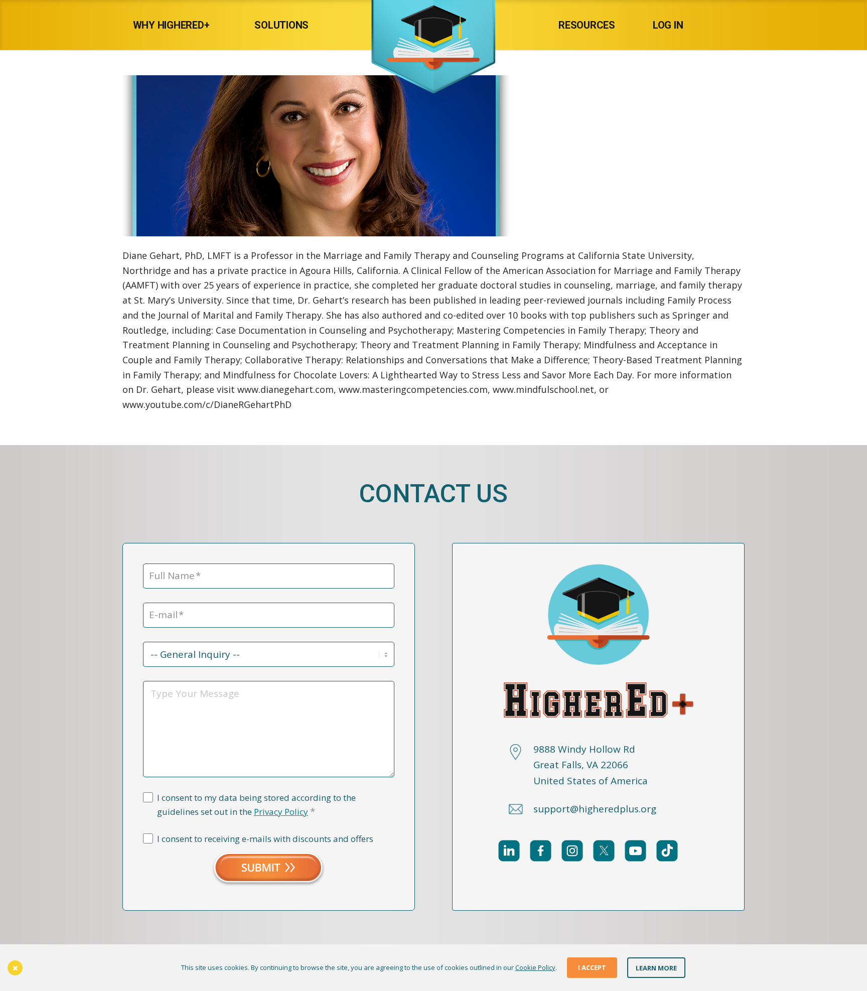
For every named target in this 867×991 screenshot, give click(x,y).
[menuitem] (181, 25)
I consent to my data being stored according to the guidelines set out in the (256, 805)
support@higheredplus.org (594, 808)
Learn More (656, 967)
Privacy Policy (281, 811)
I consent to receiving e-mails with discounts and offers (265, 838)
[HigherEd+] (433, 25)
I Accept (592, 967)
